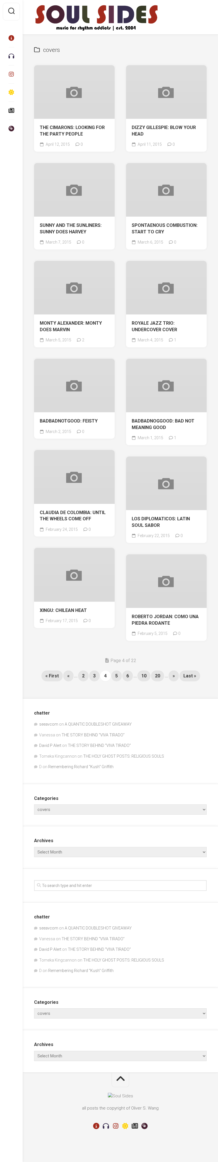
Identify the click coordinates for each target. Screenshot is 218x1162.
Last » (189, 676)
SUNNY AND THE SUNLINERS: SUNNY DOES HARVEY (71, 228)
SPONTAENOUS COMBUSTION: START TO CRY (165, 228)
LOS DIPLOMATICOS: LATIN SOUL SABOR (161, 522)
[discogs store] (11, 129)
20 (157, 676)
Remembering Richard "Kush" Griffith (81, 766)
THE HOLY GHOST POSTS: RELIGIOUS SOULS (123, 756)
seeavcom (48, 724)
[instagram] (11, 74)
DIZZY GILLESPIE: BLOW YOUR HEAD (164, 131)
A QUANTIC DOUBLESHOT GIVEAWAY (98, 724)
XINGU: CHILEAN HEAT (63, 610)
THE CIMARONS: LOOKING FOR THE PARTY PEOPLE (72, 131)
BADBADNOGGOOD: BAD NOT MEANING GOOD (163, 424)
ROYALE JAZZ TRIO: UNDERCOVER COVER (154, 326)
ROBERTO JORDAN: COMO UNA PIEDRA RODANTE (165, 620)
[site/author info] (11, 38)
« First (52, 676)
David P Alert (50, 745)
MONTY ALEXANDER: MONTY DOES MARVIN (71, 326)
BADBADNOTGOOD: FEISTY (69, 421)
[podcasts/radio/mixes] (11, 56)
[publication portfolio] (11, 111)
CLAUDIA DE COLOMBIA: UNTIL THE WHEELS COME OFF (73, 516)
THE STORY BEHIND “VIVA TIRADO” (93, 735)
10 (143, 676)
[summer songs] (11, 92)
